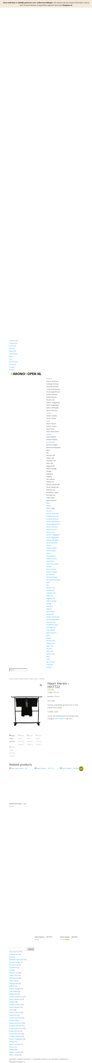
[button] (41, 685)
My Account (13, 362)
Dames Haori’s (51, 426)
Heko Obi (49, 463)
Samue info (13, 354)
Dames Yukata (51, 416)
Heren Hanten (51, 437)
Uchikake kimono (52, 384)
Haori (48, 421)
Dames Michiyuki (52, 408)
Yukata (48, 413)
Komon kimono (52, 394)
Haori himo (50, 429)
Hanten (48, 434)
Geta (48, 450)
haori (70, 719)
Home (11, 679)
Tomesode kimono (53, 389)
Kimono (49, 379)
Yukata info (13, 343)
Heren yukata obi (52, 487)
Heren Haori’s (51, 424)
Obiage (48, 471)
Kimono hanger (51, 445)
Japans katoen (51, 500)
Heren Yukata (51, 418)
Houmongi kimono (53, 392)
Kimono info (13, 340)
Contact (12, 367)
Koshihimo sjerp (52, 492)
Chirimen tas (50, 490)
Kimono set (50, 400)
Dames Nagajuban (53, 402)
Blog (11, 356)
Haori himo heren (52, 431)
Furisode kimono (52, 387)
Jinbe (48, 503)
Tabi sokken (50, 498)
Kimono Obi (50, 455)
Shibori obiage (51, 468)
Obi (47, 453)
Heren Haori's (24, 679)
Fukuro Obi (50, 458)
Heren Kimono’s (52, 410)
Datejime (49, 474)
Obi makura (50, 479)
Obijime (49, 476)
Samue (48, 506)
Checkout (12, 364)
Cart (10, 359)
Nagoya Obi (50, 466)
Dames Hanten (51, 439)
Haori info (12, 346)
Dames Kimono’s (52, 381)
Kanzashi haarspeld (53, 447)
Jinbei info (12, 351)
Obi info (12, 348)
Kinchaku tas (50, 495)
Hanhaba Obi (51, 461)
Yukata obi (50, 482)
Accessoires (50, 442)
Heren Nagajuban (52, 405)
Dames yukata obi (52, 484)
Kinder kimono (51, 397)
